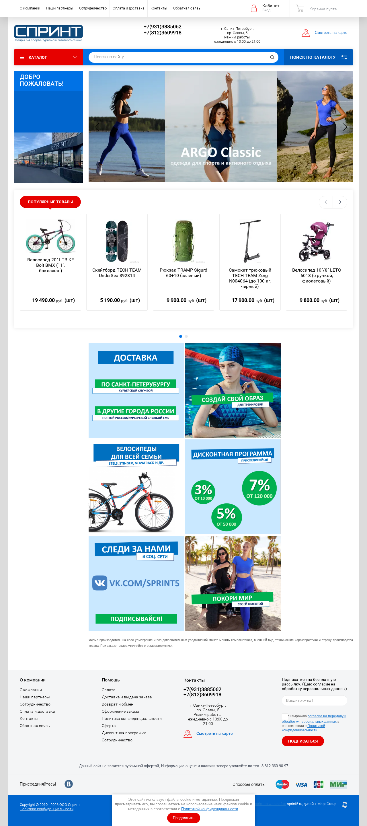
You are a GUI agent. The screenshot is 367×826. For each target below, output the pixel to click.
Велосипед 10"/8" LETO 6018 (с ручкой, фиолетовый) (316, 275)
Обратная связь (186, 8)
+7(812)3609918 (162, 33)
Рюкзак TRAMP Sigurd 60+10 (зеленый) (183, 272)
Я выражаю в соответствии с (314, 723)
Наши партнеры (59, 8)
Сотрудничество (93, 8)
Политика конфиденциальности (132, 718)
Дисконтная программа (124, 732)
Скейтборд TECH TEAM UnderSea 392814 (117, 272)
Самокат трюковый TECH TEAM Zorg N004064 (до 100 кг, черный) (250, 278)
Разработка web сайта (267, 804)
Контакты (159, 8)
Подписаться (303, 741)
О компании (30, 8)
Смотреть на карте (331, 32)
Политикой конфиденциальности (209, 809)
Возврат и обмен (117, 704)
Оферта (109, 725)
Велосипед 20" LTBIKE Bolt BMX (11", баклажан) (50, 265)
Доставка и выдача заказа (127, 697)
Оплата (109, 689)
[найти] (272, 57)
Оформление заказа (120, 711)
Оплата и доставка (129, 8)
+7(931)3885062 (162, 27)
